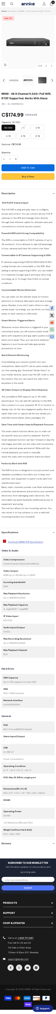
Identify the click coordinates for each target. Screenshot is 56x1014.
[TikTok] (36, 968)
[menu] (3, 4)
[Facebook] (10, 968)
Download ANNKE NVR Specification (25, 542)
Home (3, 11)
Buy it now (28, 176)
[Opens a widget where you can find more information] (42, 1008)
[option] (28, 42)
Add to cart (27, 167)
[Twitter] (19, 968)
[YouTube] (27, 968)
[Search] (12, 4)
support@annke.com (18, 959)
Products (13, 11)
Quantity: (6, 152)
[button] (46, 65)
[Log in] (44, 3)
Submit (28, 887)
